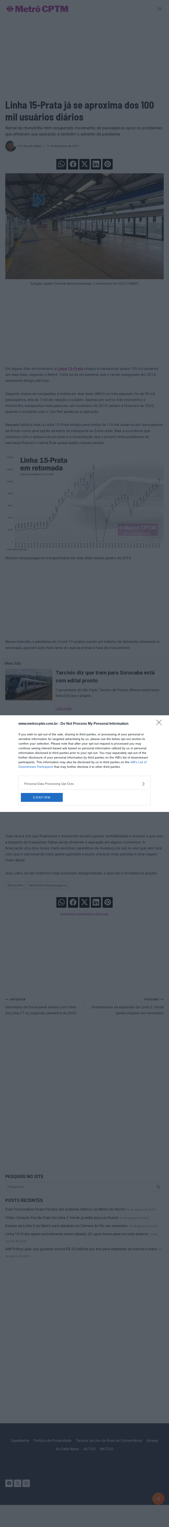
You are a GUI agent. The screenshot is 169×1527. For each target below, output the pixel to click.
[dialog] (84, 763)
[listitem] (84, 783)
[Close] (160, 724)
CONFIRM (42, 797)
